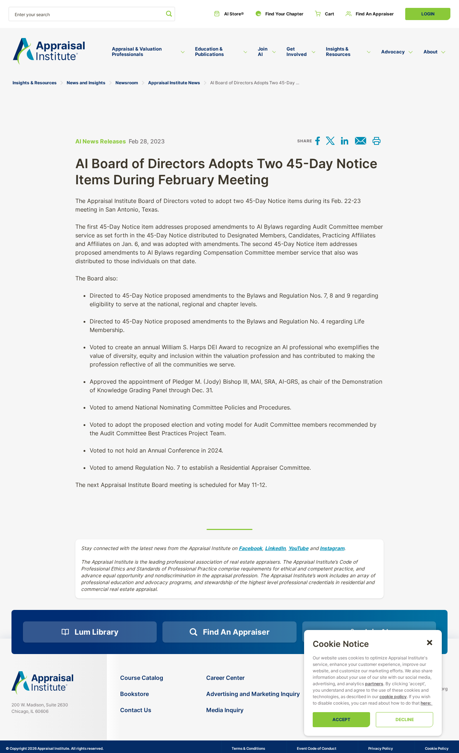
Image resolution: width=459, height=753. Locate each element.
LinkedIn (275, 548)
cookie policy (393, 696)
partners (374, 683)
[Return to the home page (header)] (49, 51)
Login (428, 13)
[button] (429, 642)
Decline (405, 719)
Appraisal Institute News (174, 82)
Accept (341, 719)
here (425, 703)
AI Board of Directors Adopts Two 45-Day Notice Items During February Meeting (255, 82)
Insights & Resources (35, 82)
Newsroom (126, 82)
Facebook (250, 548)
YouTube (298, 548)
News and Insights (86, 82)
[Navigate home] (42, 682)
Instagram (332, 548)
